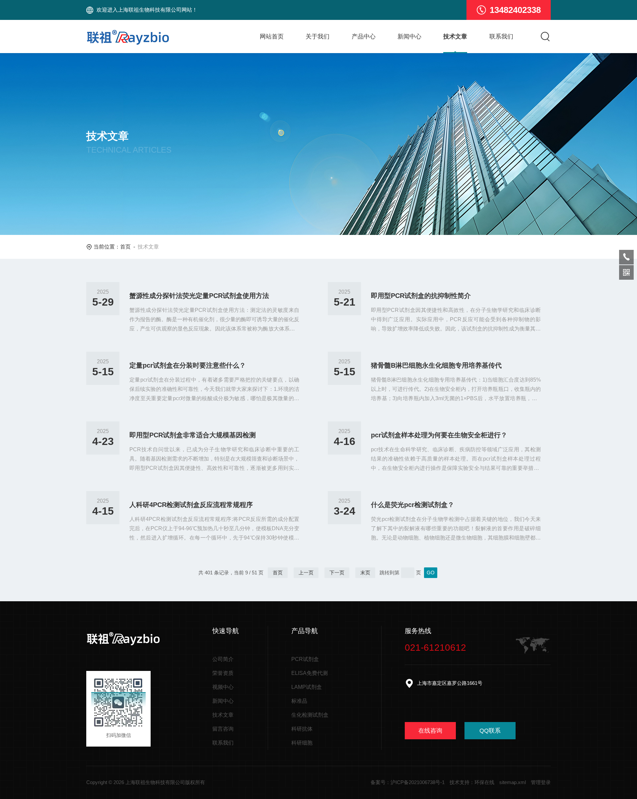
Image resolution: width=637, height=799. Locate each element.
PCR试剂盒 (305, 659)
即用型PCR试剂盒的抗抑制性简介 (421, 295)
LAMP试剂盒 (306, 687)
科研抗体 (302, 729)
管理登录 (541, 782)
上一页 (306, 572)
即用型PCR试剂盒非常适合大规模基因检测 (192, 435)
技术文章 (455, 36)
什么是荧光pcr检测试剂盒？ (412, 504)
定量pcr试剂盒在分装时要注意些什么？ (187, 365)
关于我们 (317, 36)
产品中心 (364, 36)
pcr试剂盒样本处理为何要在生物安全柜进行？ (439, 435)
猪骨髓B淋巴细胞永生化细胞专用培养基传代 (436, 365)
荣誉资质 (223, 673)
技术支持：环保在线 (472, 782)
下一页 (336, 572)
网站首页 (272, 36)
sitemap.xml (512, 782)
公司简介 (223, 659)
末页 (365, 572)
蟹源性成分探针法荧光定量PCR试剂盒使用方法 (199, 295)
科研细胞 (302, 743)
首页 (125, 247)
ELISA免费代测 (309, 673)
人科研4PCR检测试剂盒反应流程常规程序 (191, 504)
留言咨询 (223, 729)
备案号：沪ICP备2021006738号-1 (408, 782)
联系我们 (501, 36)
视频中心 (223, 687)
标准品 (299, 701)
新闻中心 (409, 36)
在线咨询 (430, 730)
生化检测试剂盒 (309, 715)
